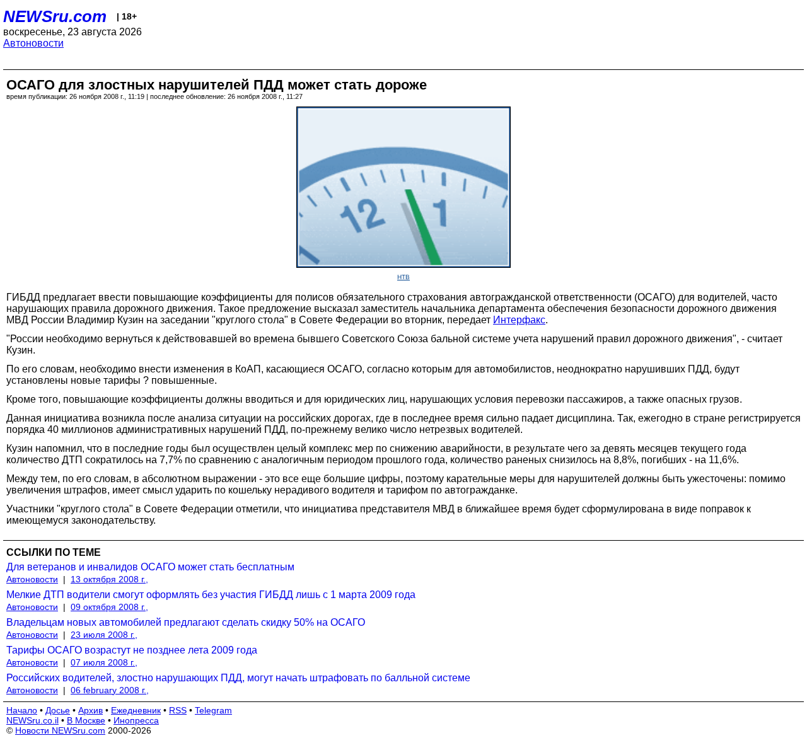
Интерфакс (519, 319)
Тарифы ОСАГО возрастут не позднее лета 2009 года (131, 650)
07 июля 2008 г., (104, 662)
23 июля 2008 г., (104, 635)
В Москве (86, 720)
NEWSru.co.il (32, 720)
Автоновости (33, 43)
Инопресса (136, 720)
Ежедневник (136, 710)
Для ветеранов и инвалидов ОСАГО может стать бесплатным (150, 567)
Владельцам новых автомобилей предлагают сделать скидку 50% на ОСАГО (185, 622)
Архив (90, 710)
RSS (178, 710)
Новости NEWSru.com (60, 730)
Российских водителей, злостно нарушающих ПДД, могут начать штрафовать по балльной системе (238, 677)
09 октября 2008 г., (109, 607)
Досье (57, 710)
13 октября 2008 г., (109, 579)
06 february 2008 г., (110, 690)
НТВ (403, 277)
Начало (21, 710)
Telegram (213, 710)
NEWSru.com (55, 16)
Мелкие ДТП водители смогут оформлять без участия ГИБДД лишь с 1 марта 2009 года (210, 594)
